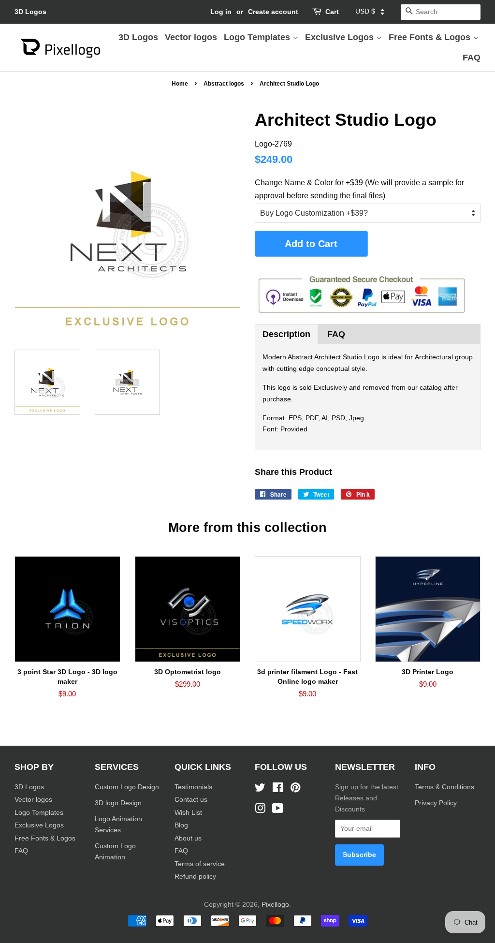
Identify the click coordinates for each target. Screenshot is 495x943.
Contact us (191, 799)
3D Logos (30, 11)
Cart (332, 11)
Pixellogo (275, 904)
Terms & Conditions (444, 787)
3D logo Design (118, 803)
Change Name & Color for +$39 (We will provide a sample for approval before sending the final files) (359, 189)
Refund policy (195, 876)
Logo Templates (258, 37)
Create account (273, 11)
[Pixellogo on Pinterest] (295, 789)
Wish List (188, 812)
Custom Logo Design (127, 787)
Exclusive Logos (340, 37)
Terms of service (200, 864)
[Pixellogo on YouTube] (277, 810)
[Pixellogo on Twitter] (260, 789)
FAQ (471, 57)
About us (188, 838)
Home (180, 83)
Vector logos (191, 37)
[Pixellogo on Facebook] (277, 789)
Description (286, 334)
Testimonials (193, 787)
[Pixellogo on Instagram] (260, 810)
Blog (181, 825)
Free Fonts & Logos (431, 37)
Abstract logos (224, 83)
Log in (221, 11)
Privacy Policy (437, 803)
